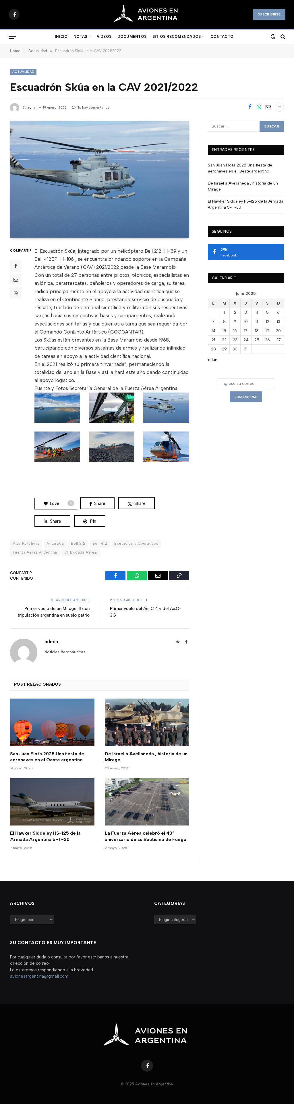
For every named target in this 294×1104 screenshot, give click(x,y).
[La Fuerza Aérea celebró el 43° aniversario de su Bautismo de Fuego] (147, 801)
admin (32, 107)
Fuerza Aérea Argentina (35, 552)
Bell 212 (78, 543)
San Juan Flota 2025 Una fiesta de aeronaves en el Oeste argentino (47, 757)
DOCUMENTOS (132, 36)
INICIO (61, 36)
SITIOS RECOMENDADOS (176, 36)
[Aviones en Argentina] (147, 14)
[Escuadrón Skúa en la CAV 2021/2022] (99, 179)
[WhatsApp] (16, 293)
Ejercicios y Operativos (136, 543)
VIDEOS (104, 36)
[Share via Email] (268, 107)
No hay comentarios (93, 107)
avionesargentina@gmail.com (39, 976)
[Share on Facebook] (249, 107)
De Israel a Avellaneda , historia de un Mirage (146, 757)
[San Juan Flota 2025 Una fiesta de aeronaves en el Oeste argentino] (52, 722)
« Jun (212, 359)
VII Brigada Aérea (80, 552)
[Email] (16, 279)
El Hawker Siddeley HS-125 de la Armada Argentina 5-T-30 (45, 836)
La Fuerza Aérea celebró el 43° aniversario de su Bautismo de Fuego (145, 836)
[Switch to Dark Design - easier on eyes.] (272, 36)
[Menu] (12, 36)
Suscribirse (269, 14)
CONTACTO (221, 36)
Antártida (55, 543)
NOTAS (80, 36)
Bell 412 (99, 543)
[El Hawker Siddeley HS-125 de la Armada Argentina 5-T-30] (52, 801)
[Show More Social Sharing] (279, 107)
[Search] (282, 36)
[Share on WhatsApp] (259, 107)
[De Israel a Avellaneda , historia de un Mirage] (147, 722)
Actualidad (23, 72)
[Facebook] (16, 266)
